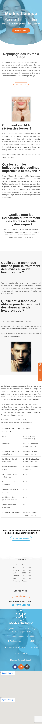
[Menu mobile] (40, 4)
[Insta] (39, 369)
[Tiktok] (27, 667)
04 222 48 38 (21, 605)
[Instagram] (21, 667)
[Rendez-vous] (39, 379)
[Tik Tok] (39, 374)
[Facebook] (39, 365)
